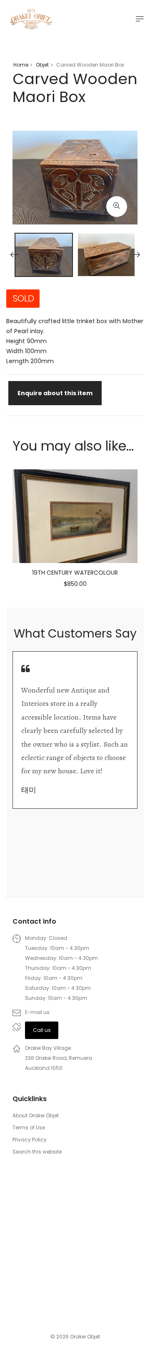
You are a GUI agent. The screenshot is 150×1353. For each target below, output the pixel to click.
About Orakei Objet (35, 1115)
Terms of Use (28, 1127)
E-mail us (37, 1012)
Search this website (37, 1151)
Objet (42, 64)
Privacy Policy (29, 1139)
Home (20, 64)
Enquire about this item (55, 393)
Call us (42, 1030)
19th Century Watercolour (75, 572)
